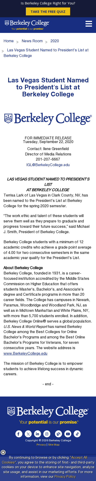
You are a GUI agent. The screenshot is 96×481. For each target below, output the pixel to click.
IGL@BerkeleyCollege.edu (48, 165)
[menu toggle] (89, 25)
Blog (58, 433)
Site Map (53, 444)
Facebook (18, 433)
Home (8, 41)
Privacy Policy (65, 477)
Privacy (41, 444)
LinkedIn (37, 433)
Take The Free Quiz (48, 11)
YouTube (67, 433)
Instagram (46, 433)
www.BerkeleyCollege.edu (25, 354)
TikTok (77, 433)
